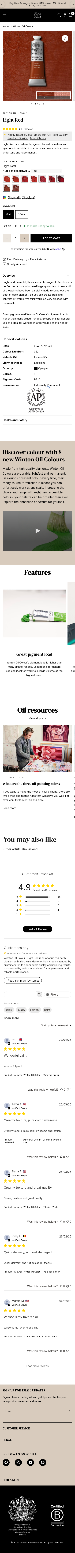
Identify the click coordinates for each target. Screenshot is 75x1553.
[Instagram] (18, 1462)
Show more (11, 1018)
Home (6, 26)
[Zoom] (65, 38)
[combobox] (56, 1025)
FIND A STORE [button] (12, 1480)
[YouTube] (30, 1462)
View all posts (37, 718)
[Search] (59, 15)
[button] (37, 531)
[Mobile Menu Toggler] (4, 15)
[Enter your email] (68, 1411)
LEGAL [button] (7, 1440)
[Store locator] (65, 15)
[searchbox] (20, 994)
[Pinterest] (42, 1462)
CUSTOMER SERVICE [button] (16, 1428)
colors (9, 1009)
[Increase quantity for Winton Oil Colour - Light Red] (24, 238)
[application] (37, 531)
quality (21, 1009)
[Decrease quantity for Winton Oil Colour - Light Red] (7, 238)
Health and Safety (15, 420)
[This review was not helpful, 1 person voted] (68, 1089)
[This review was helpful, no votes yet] (61, 1089)
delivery (34, 1009)
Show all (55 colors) (21, 197)
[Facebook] (6, 1462)
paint (47, 1009)
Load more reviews (38, 1365)
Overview (9, 275)
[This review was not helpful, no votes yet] (67, 1157)
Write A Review (38, 929)
